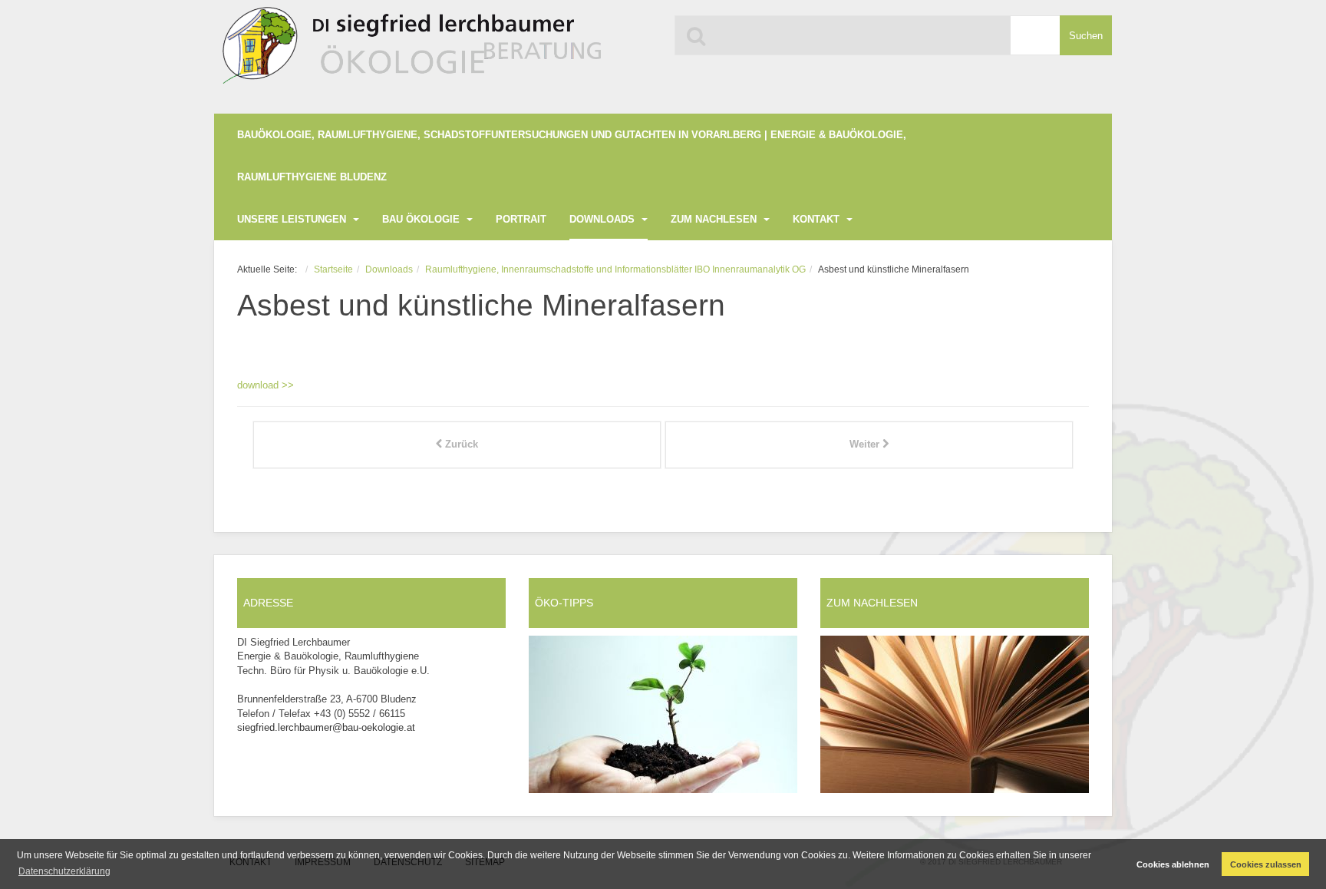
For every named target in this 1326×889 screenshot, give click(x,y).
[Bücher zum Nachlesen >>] (954, 714)
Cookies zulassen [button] (1265, 864)
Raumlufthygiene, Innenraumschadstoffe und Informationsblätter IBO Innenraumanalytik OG (615, 269)
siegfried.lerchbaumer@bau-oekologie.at (326, 727)
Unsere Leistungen (293, 219)
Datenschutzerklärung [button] (64, 871)
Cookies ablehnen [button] (1172, 864)
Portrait (521, 219)
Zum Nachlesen (715, 219)
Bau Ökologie (422, 219)
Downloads (603, 219)
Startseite (333, 269)
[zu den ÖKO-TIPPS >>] (663, 714)
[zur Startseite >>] (409, 52)
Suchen (1086, 35)
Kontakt (818, 219)
